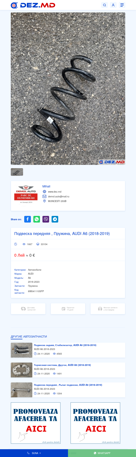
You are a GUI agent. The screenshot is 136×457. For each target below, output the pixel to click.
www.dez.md (54, 191)
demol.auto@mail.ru (58, 196)
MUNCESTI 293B (57, 201)
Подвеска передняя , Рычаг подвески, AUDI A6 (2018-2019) (68, 384)
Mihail (46, 186)
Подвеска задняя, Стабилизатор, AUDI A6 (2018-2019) (65, 345)
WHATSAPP (103, 453)
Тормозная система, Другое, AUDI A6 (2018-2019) (62, 365)
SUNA (35, 453)
